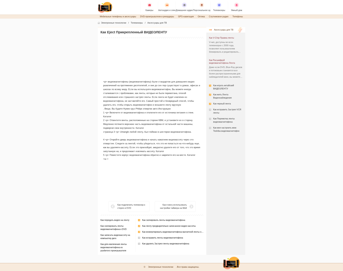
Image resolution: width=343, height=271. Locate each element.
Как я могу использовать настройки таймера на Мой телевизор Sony (173, 207)
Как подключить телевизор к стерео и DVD (131, 206)
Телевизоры (137, 23)
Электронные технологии (113, 23)
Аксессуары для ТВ (157, 23)
